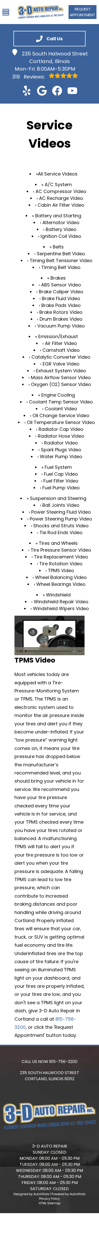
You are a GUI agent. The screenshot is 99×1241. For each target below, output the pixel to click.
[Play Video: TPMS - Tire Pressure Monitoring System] (49, 631)
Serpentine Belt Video (61, 253)
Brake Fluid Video (61, 298)
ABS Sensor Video (61, 285)
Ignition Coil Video (61, 236)
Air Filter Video (61, 343)
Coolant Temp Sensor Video (61, 402)
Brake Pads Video (61, 305)
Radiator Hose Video (61, 436)
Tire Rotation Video (60, 563)
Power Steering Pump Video (61, 519)
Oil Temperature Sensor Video (61, 422)
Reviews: (29, 76)
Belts (58, 247)
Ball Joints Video (60, 505)
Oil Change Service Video (60, 415)
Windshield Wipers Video (61, 608)
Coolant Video (61, 408)
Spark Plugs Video (61, 450)
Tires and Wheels (58, 543)
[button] (27, 91)
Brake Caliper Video (61, 291)
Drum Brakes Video (61, 319)
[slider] (49, 651)
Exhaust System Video (61, 370)
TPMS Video (61, 570)
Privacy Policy (49, 1198)
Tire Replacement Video (61, 557)
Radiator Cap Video (61, 429)
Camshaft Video (61, 350)
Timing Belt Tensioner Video (61, 260)
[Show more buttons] (80, 651)
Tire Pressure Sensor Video (61, 550)
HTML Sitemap (49, 1203)
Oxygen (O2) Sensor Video (61, 384)
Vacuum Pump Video (61, 326)
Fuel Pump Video (61, 487)
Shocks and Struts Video (61, 525)
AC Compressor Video (61, 191)
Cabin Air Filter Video (61, 205)
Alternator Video (60, 222)
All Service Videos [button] (57, 174)
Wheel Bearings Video (61, 584)
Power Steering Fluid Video (61, 512)
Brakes (58, 278)
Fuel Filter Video (60, 481)
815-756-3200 (63, 1061)
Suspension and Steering (58, 498)
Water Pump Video (61, 456)
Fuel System (58, 467)
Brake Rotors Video (60, 312)
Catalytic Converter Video (60, 357)
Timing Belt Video (60, 267)
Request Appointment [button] (82, 11)
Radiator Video (61, 443)
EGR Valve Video (61, 364)
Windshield (58, 595)
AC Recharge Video (61, 198)
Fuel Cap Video (61, 474)
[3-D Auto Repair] (40, 11)
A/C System (58, 184)
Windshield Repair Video (61, 601)
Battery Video (61, 229)
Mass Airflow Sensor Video (61, 377)
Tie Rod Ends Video (61, 532)
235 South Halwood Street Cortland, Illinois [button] (55, 57)
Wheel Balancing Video (61, 577)
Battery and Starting (58, 215)
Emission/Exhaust (58, 336)
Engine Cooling (58, 395)
